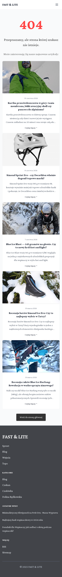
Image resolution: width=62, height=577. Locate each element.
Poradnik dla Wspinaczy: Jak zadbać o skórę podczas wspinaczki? (26, 529)
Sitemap (6, 552)
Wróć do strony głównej (31, 417)
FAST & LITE (10, 4)
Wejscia (6, 457)
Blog (4, 451)
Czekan (6, 485)
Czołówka (7, 490)
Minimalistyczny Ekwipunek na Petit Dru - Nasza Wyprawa (30, 512)
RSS (4, 546)
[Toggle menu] (57, 5)
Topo (5, 463)
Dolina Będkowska (12, 496)
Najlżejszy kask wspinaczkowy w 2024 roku (22, 520)
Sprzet (5, 445)
